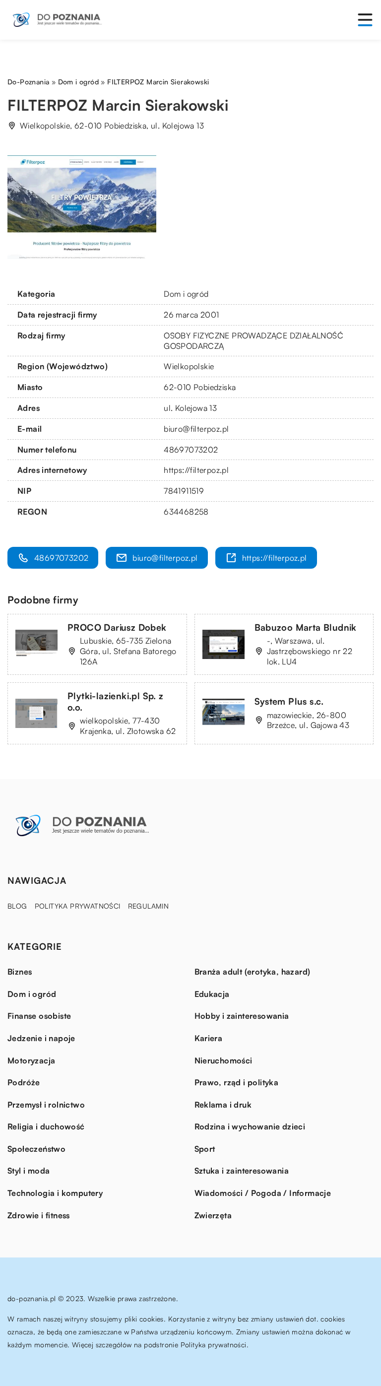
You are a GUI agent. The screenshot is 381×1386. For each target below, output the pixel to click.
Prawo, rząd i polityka (236, 1082)
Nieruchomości (223, 1060)
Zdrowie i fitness (38, 1215)
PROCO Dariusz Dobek (117, 627)
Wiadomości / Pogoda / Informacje (262, 1193)
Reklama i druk (223, 1105)
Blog (17, 906)
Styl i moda (28, 1171)
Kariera (208, 1038)
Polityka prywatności (78, 906)
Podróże (23, 1082)
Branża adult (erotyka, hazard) (252, 972)
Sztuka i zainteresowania (241, 1171)
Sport (204, 1149)
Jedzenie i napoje (41, 1038)
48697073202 (191, 450)
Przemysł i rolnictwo (46, 1105)
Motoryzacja (31, 1060)
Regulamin (148, 906)
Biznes (19, 972)
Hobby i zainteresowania (241, 1016)
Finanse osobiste (39, 1016)
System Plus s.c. (289, 701)
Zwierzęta (213, 1215)
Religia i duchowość (46, 1126)
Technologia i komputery (55, 1193)
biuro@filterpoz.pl (196, 429)
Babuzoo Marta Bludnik (305, 627)
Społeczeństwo (36, 1149)
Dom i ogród (186, 294)
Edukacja (212, 994)
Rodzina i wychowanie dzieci (250, 1126)
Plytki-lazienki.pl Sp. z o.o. (115, 701)
